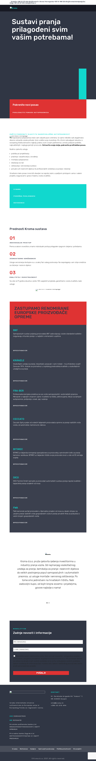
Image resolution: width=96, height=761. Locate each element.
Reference (24, 749)
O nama (14, 749)
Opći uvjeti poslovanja (46, 749)
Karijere (33, 749)
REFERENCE (19, 203)
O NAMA (17, 189)
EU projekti (77, 749)
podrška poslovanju (24, 196)
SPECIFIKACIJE (20, 350)
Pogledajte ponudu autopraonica (31, 112)
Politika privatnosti (64, 749)
